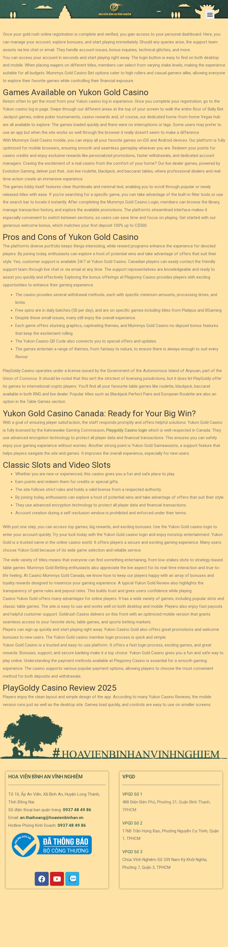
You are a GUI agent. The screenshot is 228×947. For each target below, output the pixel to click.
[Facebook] (42, 879)
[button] (209, 14)
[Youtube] (57, 879)
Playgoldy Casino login (126, 430)
